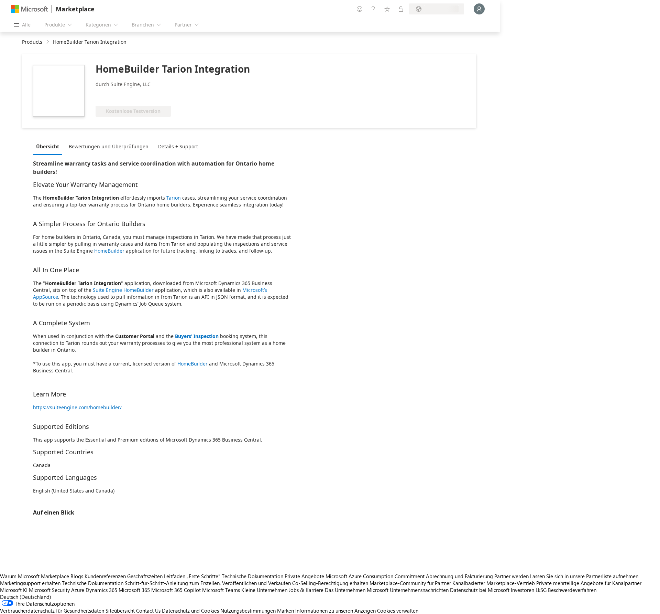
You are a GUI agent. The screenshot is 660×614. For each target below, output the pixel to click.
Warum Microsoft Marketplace (34, 576)
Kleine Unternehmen (264, 589)
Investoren (522, 589)
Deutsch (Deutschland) (25, 596)
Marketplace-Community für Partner (410, 583)
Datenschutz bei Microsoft (479, 589)
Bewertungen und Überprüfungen (108, 146)
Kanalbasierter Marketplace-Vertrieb (493, 583)
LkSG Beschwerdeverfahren (566, 589)
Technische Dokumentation (252, 576)
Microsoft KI (14, 589)
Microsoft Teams (221, 589)
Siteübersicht (120, 610)
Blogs (76, 576)
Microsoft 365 (134, 589)
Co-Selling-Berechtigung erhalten (330, 583)
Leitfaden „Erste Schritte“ (192, 576)
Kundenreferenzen (105, 576)
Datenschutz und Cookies (190, 610)
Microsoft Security (49, 589)
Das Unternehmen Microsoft (356, 589)
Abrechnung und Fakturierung (459, 576)
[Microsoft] (29, 9)
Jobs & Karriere (306, 589)
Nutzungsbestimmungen (248, 610)
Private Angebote (304, 576)
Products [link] (32, 42)
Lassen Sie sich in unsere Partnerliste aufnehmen (584, 576)
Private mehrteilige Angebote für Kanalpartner (588, 583)
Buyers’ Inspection (197, 336)
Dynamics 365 (101, 589)
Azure (77, 589)
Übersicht (47, 146)
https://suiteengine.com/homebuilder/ (77, 407)
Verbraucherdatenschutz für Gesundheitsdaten (52, 610)
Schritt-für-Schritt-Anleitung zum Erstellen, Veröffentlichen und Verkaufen (208, 583)
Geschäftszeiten (145, 576)
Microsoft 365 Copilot (176, 589)
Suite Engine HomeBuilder (123, 290)
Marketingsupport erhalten (30, 583)
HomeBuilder (109, 250)
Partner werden (511, 576)
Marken (285, 610)
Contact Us (148, 610)
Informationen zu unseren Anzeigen (335, 610)
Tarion (173, 197)
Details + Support (178, 146)
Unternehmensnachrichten (419, 589)
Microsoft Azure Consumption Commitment (376, 576)
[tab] (49, 146)
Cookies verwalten (397, 610)
